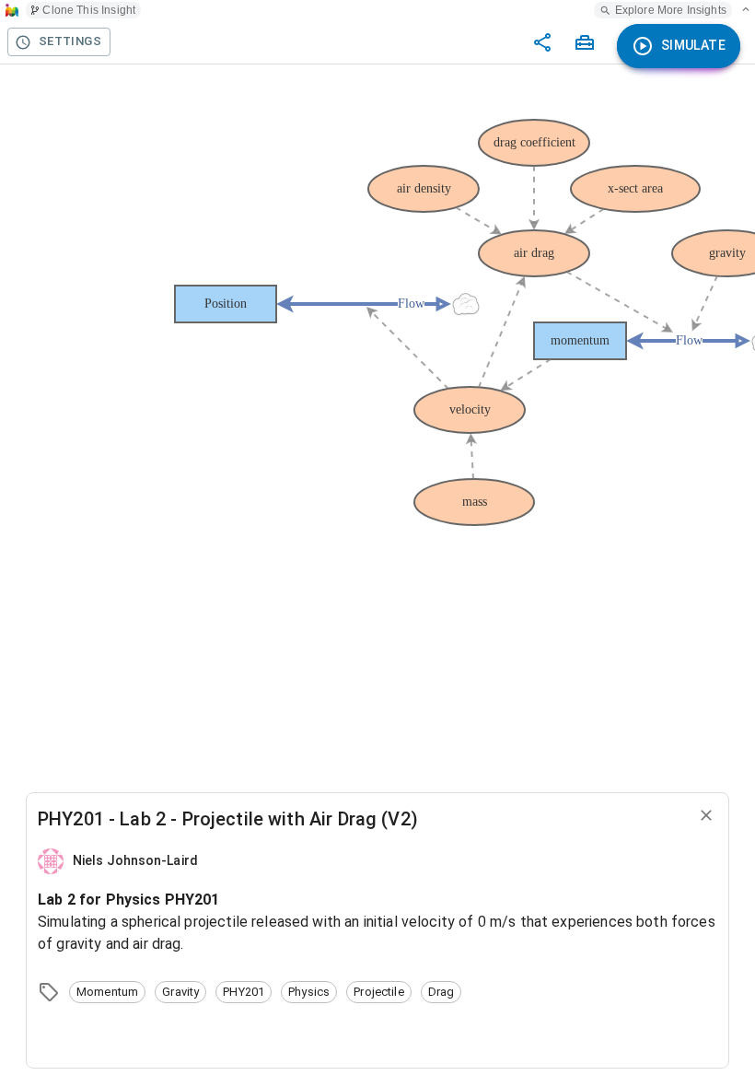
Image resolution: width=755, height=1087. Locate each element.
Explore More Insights (670, 10)
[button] (107, 992)
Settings (70, 41)
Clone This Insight (88, 10)
